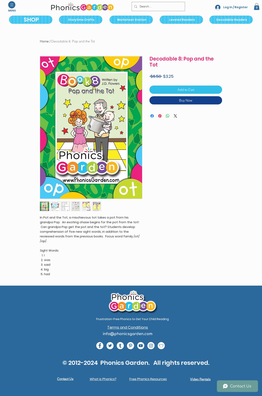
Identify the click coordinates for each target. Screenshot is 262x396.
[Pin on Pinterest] (159, 115)
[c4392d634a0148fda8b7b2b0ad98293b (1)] (110, 345)
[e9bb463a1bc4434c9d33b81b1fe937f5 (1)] (140, 345)
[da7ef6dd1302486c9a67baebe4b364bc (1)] (151, 345)
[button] (11, 4)
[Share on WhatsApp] (167, 115)
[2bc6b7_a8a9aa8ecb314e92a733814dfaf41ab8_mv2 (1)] (161, 345)
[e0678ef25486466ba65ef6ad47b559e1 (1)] (99, 345)
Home (44, 41)
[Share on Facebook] (152, 115)
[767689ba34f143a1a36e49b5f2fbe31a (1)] (130, 345)
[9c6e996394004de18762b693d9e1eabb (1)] (120, 345)
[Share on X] (175, 115)
